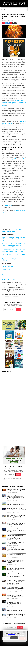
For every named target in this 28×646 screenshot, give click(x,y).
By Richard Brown (15, 505)
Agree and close (14, 637)
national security (16, 289)
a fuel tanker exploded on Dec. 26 (13, 61)
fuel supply (17, 285)
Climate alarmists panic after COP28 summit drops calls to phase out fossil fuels (16, 549)
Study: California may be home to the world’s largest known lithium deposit (15, 609)
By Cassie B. (14, 552)
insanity (20, 287)
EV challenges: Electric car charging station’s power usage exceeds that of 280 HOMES (15, 561)
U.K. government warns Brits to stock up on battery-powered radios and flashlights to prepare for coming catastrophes (16, 602)
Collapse (8, 284)
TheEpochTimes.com (7, 266)
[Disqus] (14, 391)
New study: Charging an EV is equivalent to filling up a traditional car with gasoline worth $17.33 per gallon (16, 517)
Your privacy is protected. (8, 313)
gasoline (15, 287)
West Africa (12, 291)
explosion (8, 285)
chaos (3, 284)
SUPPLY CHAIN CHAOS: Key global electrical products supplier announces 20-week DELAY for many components (16, 523)
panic (22, 289)
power (3, 291)
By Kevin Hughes (15, 611)
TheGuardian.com (6, 269)
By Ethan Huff (14, 526)
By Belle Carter (15, 617)
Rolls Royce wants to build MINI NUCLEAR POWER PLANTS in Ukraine (15, 503)
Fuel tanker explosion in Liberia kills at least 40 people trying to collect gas (16, 490)
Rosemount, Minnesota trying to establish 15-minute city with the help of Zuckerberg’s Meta (16, 510)
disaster (19, 284)
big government (18, 282)
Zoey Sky (11, 20)
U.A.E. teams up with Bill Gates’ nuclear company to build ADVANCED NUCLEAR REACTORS (16, 530)
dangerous (14, 284)
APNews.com (5, 272)
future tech (10, 287)
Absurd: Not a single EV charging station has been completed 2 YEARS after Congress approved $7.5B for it (16, 582)
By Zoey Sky (14, 492)
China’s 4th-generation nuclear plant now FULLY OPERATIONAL (15, 543)
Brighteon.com (6, 275)
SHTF (7, 291)
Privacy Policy (11, 634)
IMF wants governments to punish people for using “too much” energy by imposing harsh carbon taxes (16, 575)
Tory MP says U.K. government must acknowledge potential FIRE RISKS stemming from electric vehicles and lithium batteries (15, 497)
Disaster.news (8, 205)
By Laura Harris (14, 519)
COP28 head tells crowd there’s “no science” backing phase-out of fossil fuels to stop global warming (15, 537)
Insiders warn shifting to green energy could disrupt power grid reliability (16, 615)
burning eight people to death (16, 158)
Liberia (4, 289)
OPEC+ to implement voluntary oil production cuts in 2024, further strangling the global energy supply (15, 595)
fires (13, 285)
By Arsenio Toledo (15, 512)
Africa (11, 282)
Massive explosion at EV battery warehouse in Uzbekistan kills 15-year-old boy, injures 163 (13, 238)
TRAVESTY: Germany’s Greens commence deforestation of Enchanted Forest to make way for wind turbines (16, 568)
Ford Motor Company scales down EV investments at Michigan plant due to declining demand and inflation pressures (16, 589)
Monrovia (8, 289)
